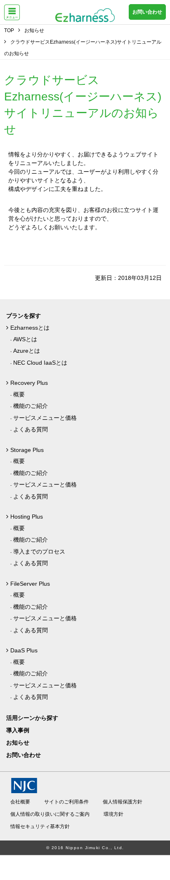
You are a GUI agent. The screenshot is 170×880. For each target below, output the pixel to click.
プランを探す (23, 315)
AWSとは (25, 339)
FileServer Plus (30, 583)
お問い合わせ (147, 12)
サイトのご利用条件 (66, 802)
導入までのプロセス (39, 551)
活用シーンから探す (32, 718)
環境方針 (113, 814)
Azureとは (26, 350)
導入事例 (17, 730)
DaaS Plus (24, 650)
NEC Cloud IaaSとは (40, 362)
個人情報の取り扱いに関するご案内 (50, 814)
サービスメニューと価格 (45, 417)
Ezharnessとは (30, 327)
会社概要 (20, 802)
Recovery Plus (29, 382)
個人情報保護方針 (122, 802)
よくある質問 (30, 429)
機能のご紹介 (30, 406)
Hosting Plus (26, 516)
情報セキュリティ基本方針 (40, 826)
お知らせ (17, 742)
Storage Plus (27, 450)
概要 (19, 394)
